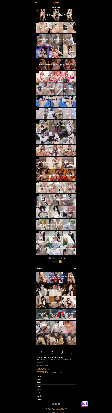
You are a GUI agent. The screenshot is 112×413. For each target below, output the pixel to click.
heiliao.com (62, 409)
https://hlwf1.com (40, 364)
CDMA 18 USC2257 (60, 412)
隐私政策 (54, 412)
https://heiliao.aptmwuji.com (43, 371)
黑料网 (53, 408)
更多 (75, 268)
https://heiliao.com (41, 366)
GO (60, 261)
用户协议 (49, 412)
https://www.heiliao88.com (43, 368)
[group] (84, 404)
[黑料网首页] (56, 3)
